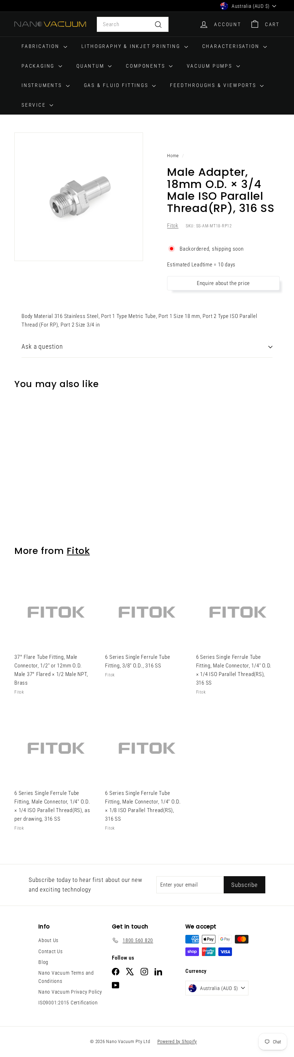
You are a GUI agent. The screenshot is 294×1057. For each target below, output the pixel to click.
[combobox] (133, 24)
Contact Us (50, 951)
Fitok (173, 225)
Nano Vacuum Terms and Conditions (66, 977)
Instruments (43, 85)
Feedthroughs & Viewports (214, 85)
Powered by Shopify (177, 1041)
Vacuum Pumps (210, 66)
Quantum (91, 66)
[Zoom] (79, 197)
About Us (48, 940)
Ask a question (42, 346)
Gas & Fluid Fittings (117, 85)
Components (146, 66)
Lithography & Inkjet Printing (131, 46)
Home (173, 155)
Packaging (39, 66)
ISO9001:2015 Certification (68, 1002)
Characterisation (232, 46)
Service (35, 105)
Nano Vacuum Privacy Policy (70, 992)
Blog (43, 962)
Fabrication (42, 46)
